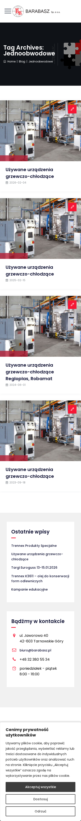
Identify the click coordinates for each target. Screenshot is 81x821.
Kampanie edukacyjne (29, 589)
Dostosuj (40, 799)
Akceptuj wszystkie (40, 787)
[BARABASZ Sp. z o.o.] (40, 11)
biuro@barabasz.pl (35, 650)
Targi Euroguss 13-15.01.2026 (34, 567)
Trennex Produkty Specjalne (34, 545)
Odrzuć (40, 811)
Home (11, 61)
